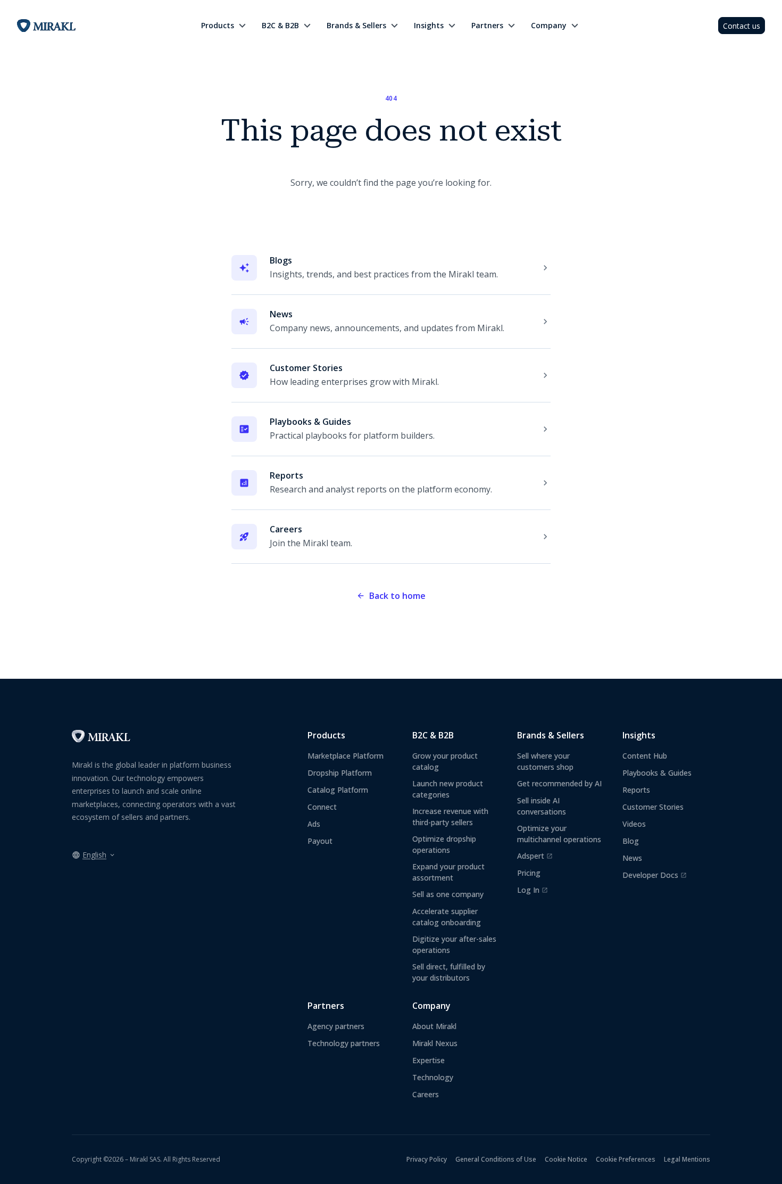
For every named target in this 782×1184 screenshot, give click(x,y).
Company (549, 25)
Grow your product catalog (445, 761)
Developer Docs (654, 875)
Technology (432, 1077)
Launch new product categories (447, 789)
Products (217, 25)
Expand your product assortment (448, 872)
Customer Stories (653, 807)
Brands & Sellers (356, 25)
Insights (429, 25)
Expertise (428, 1060)
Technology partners (343, 1043)
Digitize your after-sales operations (454, 944)
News (632, 858)
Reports (636, 790)
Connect (322, 807)
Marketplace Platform (345, 756)
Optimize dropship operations (444, 844)
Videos (634, 824)
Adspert (535, 856)
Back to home (397, 596)
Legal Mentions (687, 1159)
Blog (630, 841)
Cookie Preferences (625, 1159)
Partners (487, 25)
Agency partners (335, 1026)
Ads (313, 824)
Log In (532, 890)
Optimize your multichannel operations (559, 833)
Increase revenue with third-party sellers (450, 816)
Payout (319, 841)
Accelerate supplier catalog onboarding (446, 916)
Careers (425, 1094)
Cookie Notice (566, 1159)
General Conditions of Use (495, 1159)
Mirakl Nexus (434, 1043)
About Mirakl (434, 1026)
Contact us (741, 26)
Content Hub (644, 756)
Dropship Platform (339, 773)
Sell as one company (448, 894)
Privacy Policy (426, 1159)
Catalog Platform (337, 790)
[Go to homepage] (101, 739)
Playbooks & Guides (657, 773)
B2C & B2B (280, 25)
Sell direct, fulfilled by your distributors (448, 972)
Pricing (528, 873)
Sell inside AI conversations (541, 806)
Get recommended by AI (559, 783)
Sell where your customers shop (545, 761)
